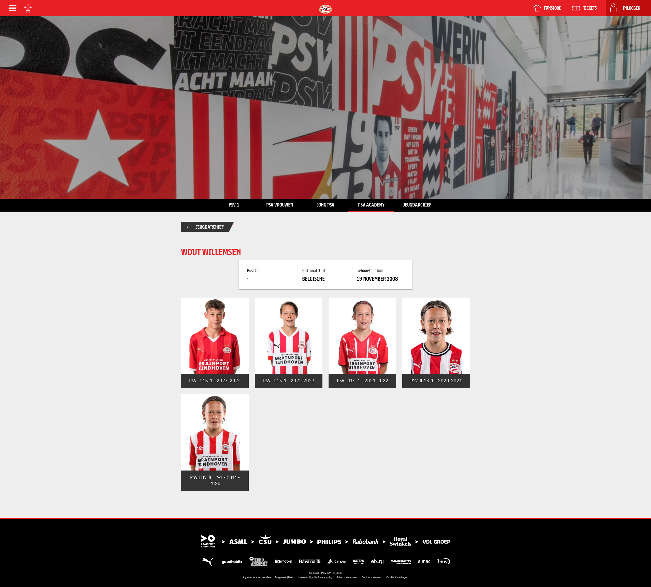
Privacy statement (347, 577)
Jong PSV (325, 205)
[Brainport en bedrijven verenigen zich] (325, 541)
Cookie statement (372, 577)
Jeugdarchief (417, 205)
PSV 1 (234, 205)
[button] (12, 8)
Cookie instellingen (397, 577)
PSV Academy (371, 205)
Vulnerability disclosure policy (316, 577)
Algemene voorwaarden (257, 577)
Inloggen (631, 8)
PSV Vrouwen (279, 205)
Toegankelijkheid (284, 577)
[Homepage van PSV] (325, 8)
